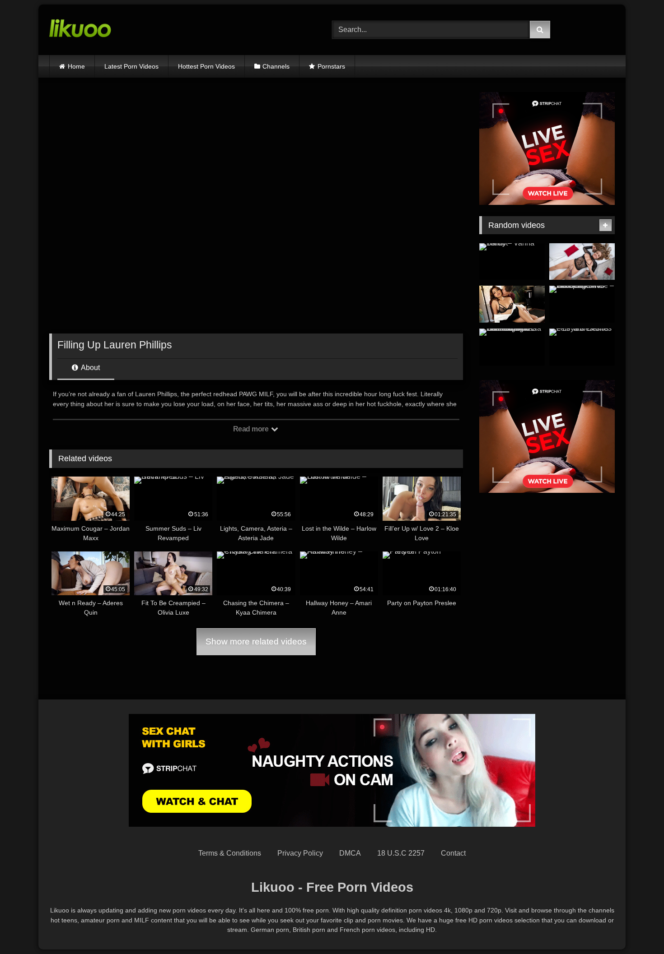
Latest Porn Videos (131, 66)
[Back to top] (636, 927)
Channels (276, 66)
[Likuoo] (80, 30)
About (89, 367)
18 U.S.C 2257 (401, 853)
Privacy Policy (300, 853)
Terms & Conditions (229, 853)
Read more (251, 429)
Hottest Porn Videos (206, 66)
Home (76, 66)
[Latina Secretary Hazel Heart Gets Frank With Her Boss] (512, 304)
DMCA (350, 853)
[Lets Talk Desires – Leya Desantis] (582, 347)
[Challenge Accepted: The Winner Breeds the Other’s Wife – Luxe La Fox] (582, 304)
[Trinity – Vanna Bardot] (512, 261)
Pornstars (331, 66)
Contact (453, 853)
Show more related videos (256, 641)
